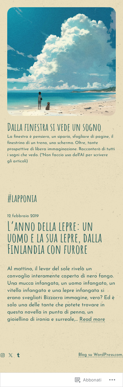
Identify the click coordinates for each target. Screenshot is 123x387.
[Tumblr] (18, 355)
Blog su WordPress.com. (100, 355)
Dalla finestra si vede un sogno (54, 126)
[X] (10, 355)
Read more (92, 319)
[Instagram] (2, 355)
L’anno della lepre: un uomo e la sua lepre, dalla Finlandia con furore (54, 237)
